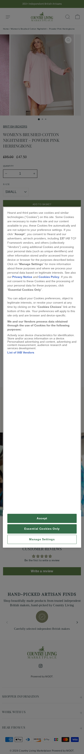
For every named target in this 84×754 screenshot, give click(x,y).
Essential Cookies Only (42, 528)
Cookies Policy (49, 276)
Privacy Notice (22, 276)
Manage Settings (42, 539)
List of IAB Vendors (20, 352)
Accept (42, 518)
